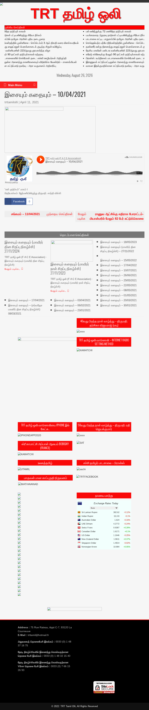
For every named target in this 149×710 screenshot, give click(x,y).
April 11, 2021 (29, 102)
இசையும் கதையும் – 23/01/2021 (72, 310)
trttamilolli (11, 102)
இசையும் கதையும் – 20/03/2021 (118, 300)
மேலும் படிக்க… (12, 269)
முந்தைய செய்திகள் (42, 214)
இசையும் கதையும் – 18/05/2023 (118, 241)
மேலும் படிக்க (111, 216)
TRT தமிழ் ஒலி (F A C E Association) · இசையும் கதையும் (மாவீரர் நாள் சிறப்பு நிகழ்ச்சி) (72, 282)
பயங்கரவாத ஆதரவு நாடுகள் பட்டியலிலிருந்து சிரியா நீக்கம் (111, 35)
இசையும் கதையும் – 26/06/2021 (118, 275)
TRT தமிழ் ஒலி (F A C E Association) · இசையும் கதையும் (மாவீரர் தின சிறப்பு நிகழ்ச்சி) (26, 261)
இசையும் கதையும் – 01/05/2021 (118, 295)
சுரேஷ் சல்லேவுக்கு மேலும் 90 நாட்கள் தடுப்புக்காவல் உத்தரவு (112, 54)
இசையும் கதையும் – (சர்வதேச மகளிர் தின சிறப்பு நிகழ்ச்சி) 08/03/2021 (25, 309)
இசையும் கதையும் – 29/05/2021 (118, 280)
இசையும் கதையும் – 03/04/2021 (72, 300)
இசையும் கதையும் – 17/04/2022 (118, 265)
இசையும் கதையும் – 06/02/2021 (72, 305)
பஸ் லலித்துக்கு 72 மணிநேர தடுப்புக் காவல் (103, 31)
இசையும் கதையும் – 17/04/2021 (26, 300)
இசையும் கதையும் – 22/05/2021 (118, 285)
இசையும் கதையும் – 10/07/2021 (118, 270)
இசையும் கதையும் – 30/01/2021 (118, 305)
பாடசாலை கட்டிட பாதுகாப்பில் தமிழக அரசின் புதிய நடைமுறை (113, 39)
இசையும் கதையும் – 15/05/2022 (118, 260)
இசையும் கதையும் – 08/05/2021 (118, 290)
